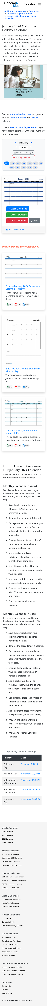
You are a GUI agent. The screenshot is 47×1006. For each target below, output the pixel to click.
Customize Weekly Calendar (13, 974)
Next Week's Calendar (10, 903)
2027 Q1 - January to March (12, 884)
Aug (11, 167)
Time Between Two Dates (11, 941)
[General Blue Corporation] (12, 4)
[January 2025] (31, 148)
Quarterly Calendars (11, 873)
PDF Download (18, 220)
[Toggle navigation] (39, 4)
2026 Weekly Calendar (10, 906)
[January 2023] (16, 148)
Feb (12, 163)
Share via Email (16, 229)
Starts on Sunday (24, 152)
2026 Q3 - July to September (13, 877)
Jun (35, 163)
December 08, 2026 (30, 789)
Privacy (5, 989)
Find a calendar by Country (12, 925)
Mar (18, 163)
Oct (23, 167)
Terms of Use (7, 993)
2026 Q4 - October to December (14, 880)
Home (10, 11)
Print (35, 220)
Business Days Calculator (11, 948)
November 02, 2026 (30, 773)
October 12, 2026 (29, 764)
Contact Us (6, 986)
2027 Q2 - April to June (10, 888)
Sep (17, 167)
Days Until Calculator (10, 944)
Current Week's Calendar (11, 899)
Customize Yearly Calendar (12, 967)
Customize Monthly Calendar (13, 971)
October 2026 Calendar (11, 861)
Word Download (18, 208)
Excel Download (18, 214)
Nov (29, 167)
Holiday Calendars (23, 157)
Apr (24, 163)
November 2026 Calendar (12, 865)
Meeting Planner (8, 955)
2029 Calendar (7, 842)
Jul (41, 163)
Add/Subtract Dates (9, 937)
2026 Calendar (7, 831)
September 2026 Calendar (12, 858)
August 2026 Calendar (10, 854)
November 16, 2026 (30, 780)
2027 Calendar (7, 835)
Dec (35, 167)
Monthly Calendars (10, 850)
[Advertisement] (23, 123)
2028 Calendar (7, 839)
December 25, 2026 (30, 799)
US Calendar (6, 918)
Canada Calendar (8, 922)
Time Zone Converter (10, 952)
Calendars (29, 4)
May (29, 163)
